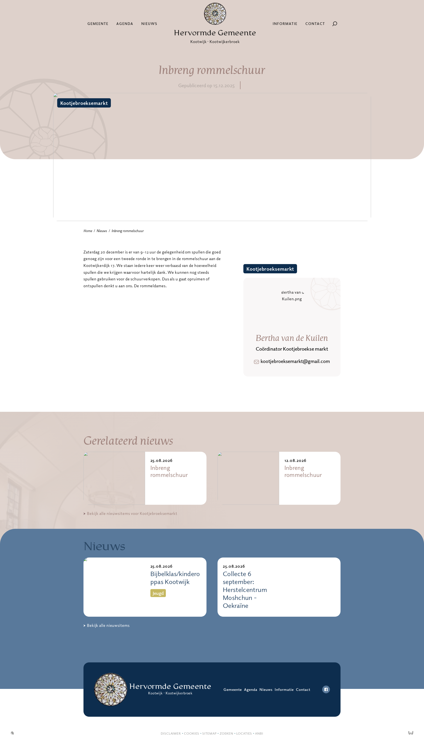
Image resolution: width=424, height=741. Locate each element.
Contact (315, 23)
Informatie (285, 23)
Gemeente (97, 23)
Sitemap (209, 733)
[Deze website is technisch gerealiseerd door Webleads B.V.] (410, 733)
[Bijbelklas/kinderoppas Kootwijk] (114, 587)
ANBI (259, 733)
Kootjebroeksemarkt (84, 103)
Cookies (191, 733)
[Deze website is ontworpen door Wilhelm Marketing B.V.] (12, 733)
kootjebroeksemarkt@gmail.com (295, 361)
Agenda (124, 23)
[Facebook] (326, 689)
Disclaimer (171, 733)
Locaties (244, 733)
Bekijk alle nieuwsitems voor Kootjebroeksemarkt (132, 513)
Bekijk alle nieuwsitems (108, 625)
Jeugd (158, 593)
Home (87, 231)
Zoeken (226, 733)
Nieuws (149, 23)
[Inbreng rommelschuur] (114, 478)
